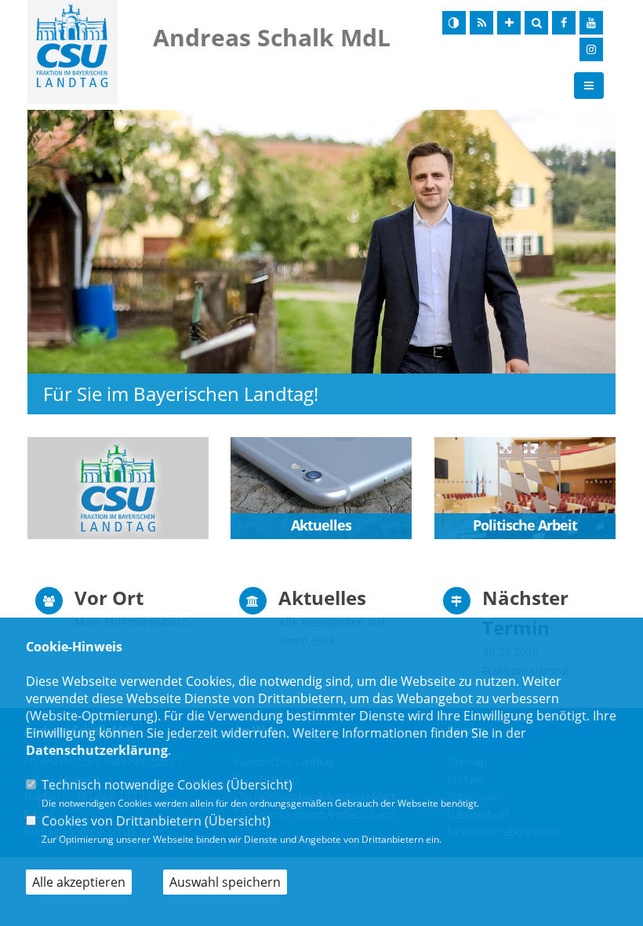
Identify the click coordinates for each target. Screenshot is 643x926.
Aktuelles (322, 598)
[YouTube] (591, 23)
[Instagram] (591, 49)
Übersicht (260, 784)
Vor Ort (108, 598)
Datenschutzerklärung (97, 750)
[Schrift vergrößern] (509, 23)
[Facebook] (564, 23)
